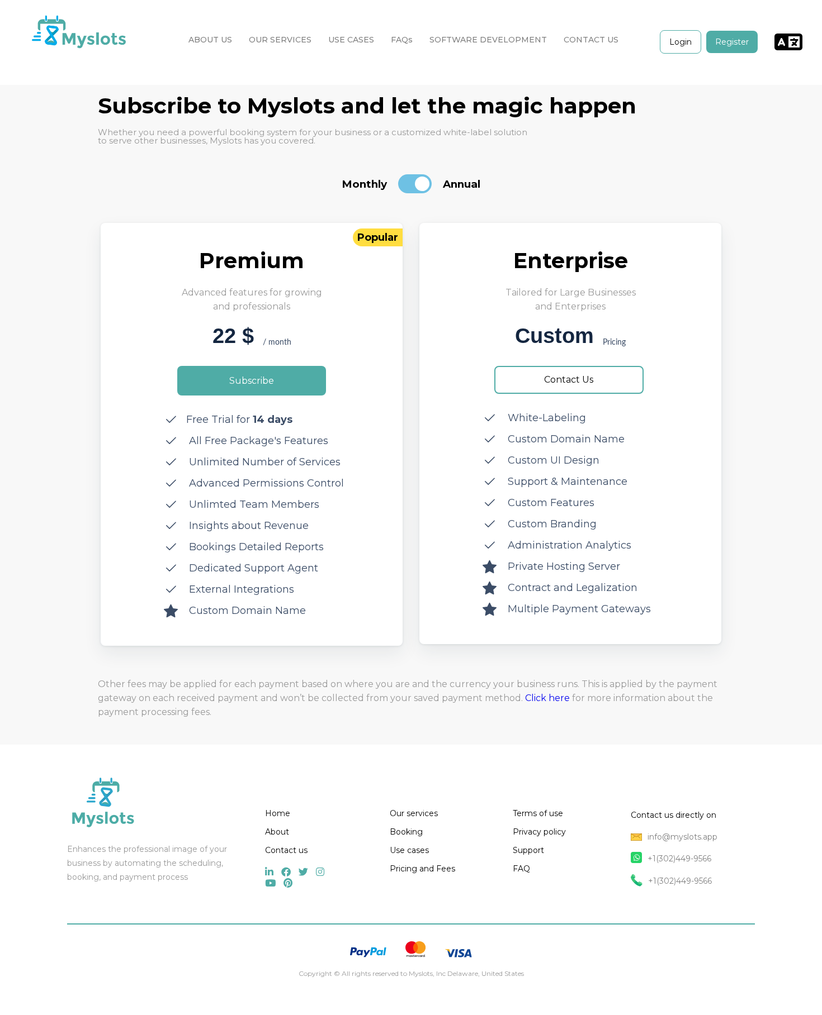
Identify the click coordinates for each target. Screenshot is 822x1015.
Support (528, 850)
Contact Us (568, 379)
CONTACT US (591, 40)
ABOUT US (210, 40)
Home (277, 813)
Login (680, 42)
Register (732, 42)
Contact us (286, 850)
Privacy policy (539, 832)
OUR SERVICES (280, 40)
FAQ (521, 869)
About (277, 832)
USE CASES (351, 40)
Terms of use (538, 813)
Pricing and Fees (422, 869)
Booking (406, 832)
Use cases (409, 850)
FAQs (402, 40)
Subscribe (251, 380)
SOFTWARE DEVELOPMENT (488, 40)
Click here (547, 698)
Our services (414, 813)
